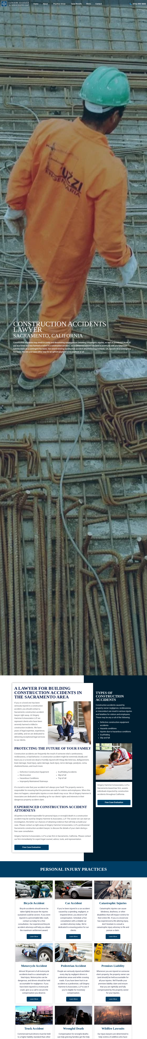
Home (35, 4)
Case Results (76, 4)
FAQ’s (88, 4)
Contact (98, 4)
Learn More (34, 936)
